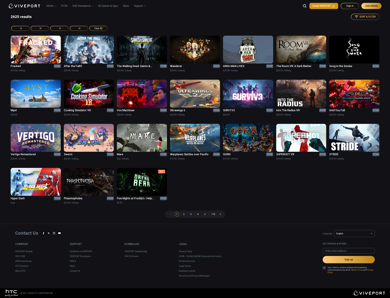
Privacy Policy (185, 251)
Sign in (349, 5)
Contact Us (75, 271)
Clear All (98, 28)
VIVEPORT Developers (80, 256)
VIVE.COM (20, 256)
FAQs (72, 266)
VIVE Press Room (23, 261)
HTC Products (21, 266)
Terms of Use (357, 270)
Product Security (187, 261)
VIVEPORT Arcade (24, 251)
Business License (187, 271)
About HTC (20, 271)
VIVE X (73, 261)
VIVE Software (131, 256)
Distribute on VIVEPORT (81, 251)
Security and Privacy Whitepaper (194, 276)
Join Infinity (371, 5)
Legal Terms (185, 266)
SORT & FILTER (368, 16)
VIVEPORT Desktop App (135, 251)
